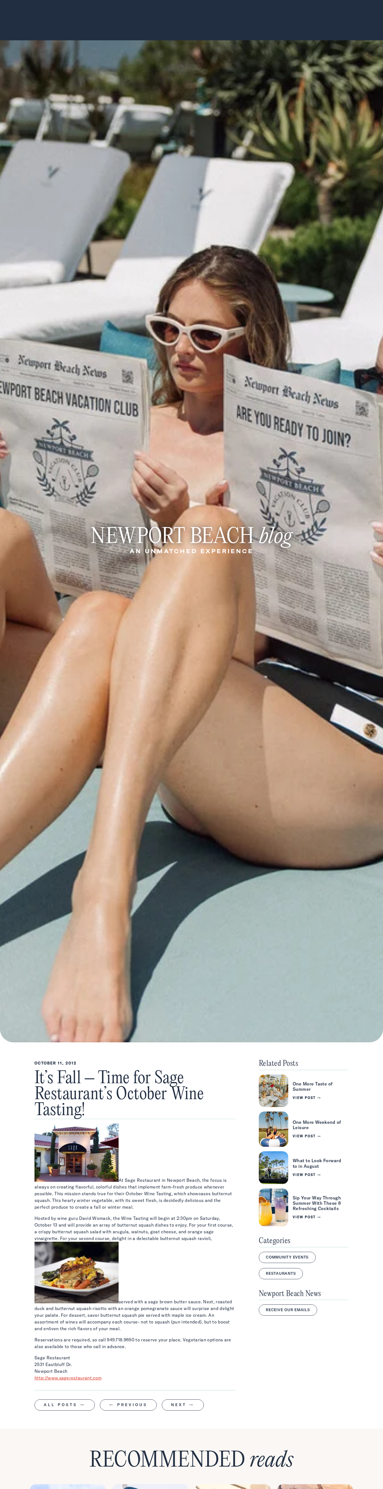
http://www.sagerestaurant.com (67, 1378)
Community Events (287, 1257)
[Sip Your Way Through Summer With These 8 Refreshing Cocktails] (304, 1208)
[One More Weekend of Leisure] (304, 1129)
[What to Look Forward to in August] (304, 1167)
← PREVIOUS (128, 1404)
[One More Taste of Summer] (304, 1091)
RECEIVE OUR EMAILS (288, 1309)
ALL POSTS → (65, 1404)
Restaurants (281, 1273)
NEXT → (183, 1404)
